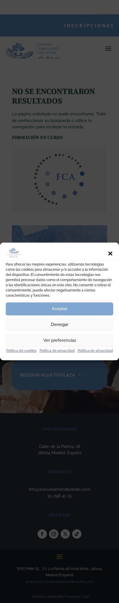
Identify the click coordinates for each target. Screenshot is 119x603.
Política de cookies (21, 351)
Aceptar (59, 308)
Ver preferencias (59, 340)
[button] (110, 254)
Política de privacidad (57, 351)
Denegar (59, 324)
